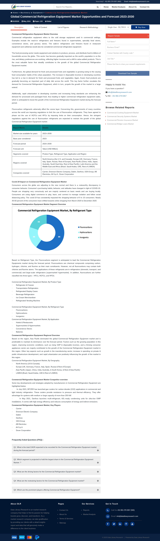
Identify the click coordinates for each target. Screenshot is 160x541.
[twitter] (114, 524)
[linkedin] (120, 524)
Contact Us (144, 7)
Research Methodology (89, 27)
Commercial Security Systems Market (122, 116)
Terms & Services (66, 519)
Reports (86, 510)
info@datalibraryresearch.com (120, 92)
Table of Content (40, 27)
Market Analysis (118, 7)
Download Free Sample (127, 73)
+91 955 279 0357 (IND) (113, 1)
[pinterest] (126, 524)
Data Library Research (141, 537)
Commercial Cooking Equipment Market (123, 113)
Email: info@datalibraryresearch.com (136, 1)
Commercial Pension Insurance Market (122, 120)
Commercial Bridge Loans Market (120, 124)
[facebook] (108, 524)
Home (106, 7)
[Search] (97, 7)
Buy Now (141, 27)
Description (18, 27)
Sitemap (62, 523)
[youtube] (132, 524)
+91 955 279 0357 (119, 96)
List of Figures (63, 27)
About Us (133, 7)
